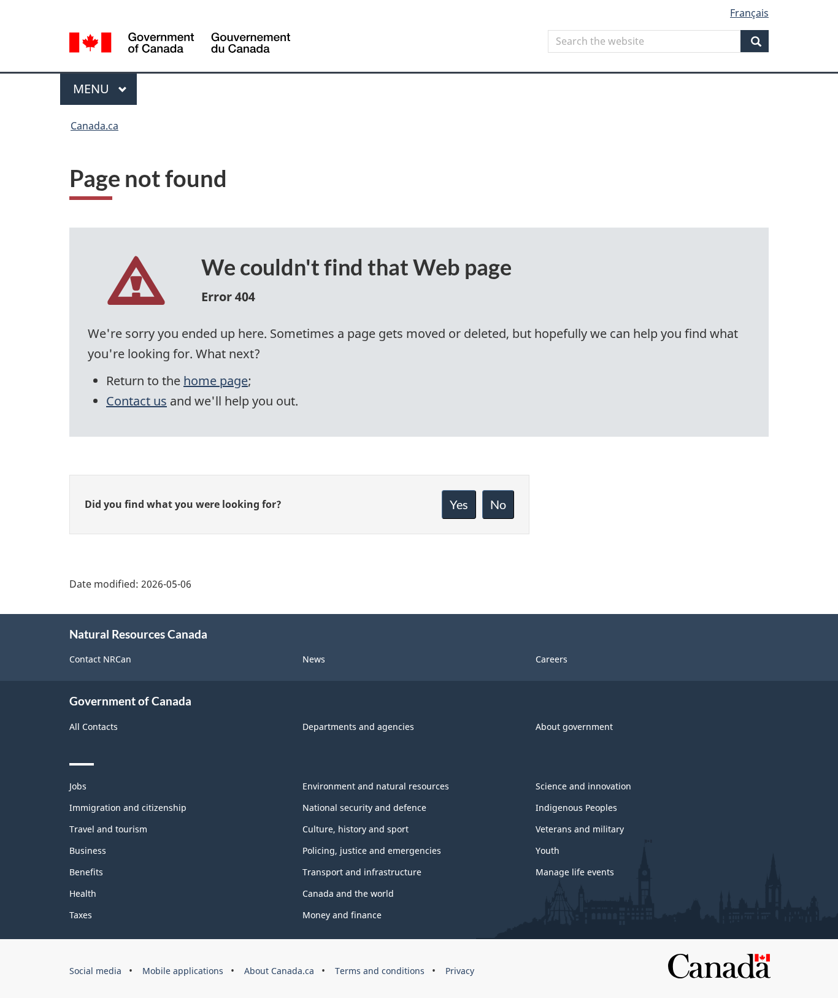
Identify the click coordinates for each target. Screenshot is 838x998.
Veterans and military (580, 829)
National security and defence (364, 807)
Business (87, 850)
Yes (459, 504)
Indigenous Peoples (576, 807)
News (313, 659)
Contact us (136, 401)
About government (574, 726)
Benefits (86, 872)
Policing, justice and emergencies (371, 850)
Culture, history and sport (355, 829)
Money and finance (342, 915)
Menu (92, 88)
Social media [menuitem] (95, 971)
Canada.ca (94, 125)
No (498, 504)
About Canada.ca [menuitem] (279, 971)
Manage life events (575, 872)
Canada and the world (348, 893)
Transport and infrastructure (361, 872)
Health (82, 893)
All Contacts (93, 726)
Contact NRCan (100, 659)
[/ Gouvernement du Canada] (179, 44)
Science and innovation (583, 786)
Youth (547, 850)
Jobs (77, 786)
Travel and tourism (108, 829)
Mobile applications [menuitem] (182, 971)
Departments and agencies (358, 726)
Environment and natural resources (375, 786)
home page (215, 380)
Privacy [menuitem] (459, 971)
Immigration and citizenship (127, 807)
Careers (551, 659)
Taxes (80, 915)
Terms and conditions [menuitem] (380, 971)
